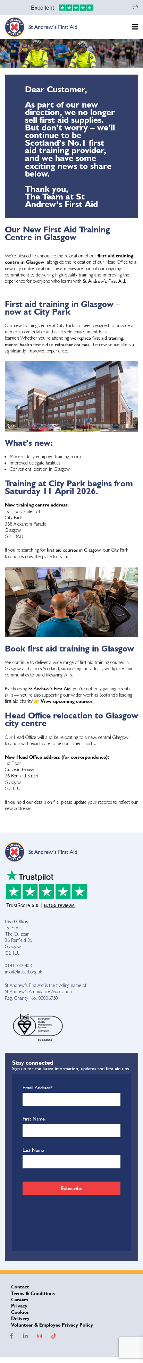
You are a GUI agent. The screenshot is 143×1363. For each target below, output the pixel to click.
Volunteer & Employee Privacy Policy (52, 1325)
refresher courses (72, 344)
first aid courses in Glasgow (74, 550)
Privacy (19, 1306)
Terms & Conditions (33, 1293)
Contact (20, 1286)
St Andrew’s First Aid (104, 281)
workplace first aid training (96, 338)
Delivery (20, 1318)
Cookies (20, 1312)
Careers (19, 1299)
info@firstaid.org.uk (23, 971)
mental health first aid (27, 344)
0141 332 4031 (19, 965)
